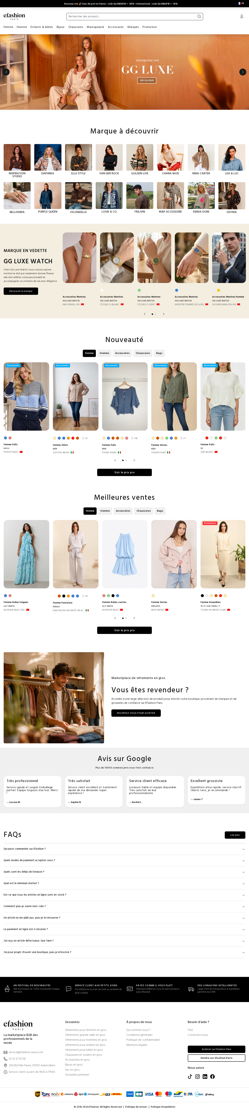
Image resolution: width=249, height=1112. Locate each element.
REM (55, 449)
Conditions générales (139, 1035)
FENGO (56, 607)
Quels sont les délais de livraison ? (24, 872)
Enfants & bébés (42, 27)
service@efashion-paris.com (26, 1052)
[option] (124, 72)
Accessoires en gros (77, 1060)
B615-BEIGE (157, 610)
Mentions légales (136, 1045)
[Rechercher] (199, 16)
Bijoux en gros (73, 1065)
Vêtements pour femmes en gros (85, 1030)
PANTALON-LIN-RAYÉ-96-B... (68, 611)
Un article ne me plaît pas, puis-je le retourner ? (32, 918)
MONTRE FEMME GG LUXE (189, 305)
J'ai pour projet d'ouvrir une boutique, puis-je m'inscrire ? (37, 952)
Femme (8, 27)
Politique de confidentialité (143, 1040)
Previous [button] (6, 72)
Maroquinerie (95, 27)
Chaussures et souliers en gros (83, 1055)
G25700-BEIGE (61, 453)
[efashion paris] (14, 16)
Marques (133, 27)
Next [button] (242, 72)
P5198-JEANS (109, 453)
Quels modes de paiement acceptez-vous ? (29, 860)
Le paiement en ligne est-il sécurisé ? (26, 929)
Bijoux (61, 27)
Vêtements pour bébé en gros (84, 1050)
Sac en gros (72, 1070)
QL (202, 448)
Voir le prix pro (124, 472)
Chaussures (75, 27)
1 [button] (152, 314)
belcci (6, 448)
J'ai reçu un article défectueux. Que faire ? (29, 941)
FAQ (190, 1030)
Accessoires (116, 27)
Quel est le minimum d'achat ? (21, 883)
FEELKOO (155, 606)
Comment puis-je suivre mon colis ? (25, 906)
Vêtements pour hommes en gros (86, 1040)
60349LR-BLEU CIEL (14, 610)
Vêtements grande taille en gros (85, 1035)
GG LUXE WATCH (71, 301)
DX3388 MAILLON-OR (224, 305)
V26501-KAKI (158, 453)
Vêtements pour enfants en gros (85, 1045)
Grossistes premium (77, 1075)
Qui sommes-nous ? (138, 1030)
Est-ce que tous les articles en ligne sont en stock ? (35, 895)
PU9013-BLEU (11, 452)
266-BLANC (207, 452)
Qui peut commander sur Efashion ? (25, 849)
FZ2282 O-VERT (146, 305)
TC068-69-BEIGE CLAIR (213, 610)
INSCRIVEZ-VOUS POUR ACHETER (136, 713)
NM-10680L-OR (71, 305)
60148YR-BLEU (110, 610)
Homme (22, 27)
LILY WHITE (9, 606)
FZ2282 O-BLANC (109, 305)
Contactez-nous (198, 1035)
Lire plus (235, 835)
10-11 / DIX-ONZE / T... (211, 606)
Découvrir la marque (20, 291)
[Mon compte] (241, 16)
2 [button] (155, 314)
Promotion (150, 27)
